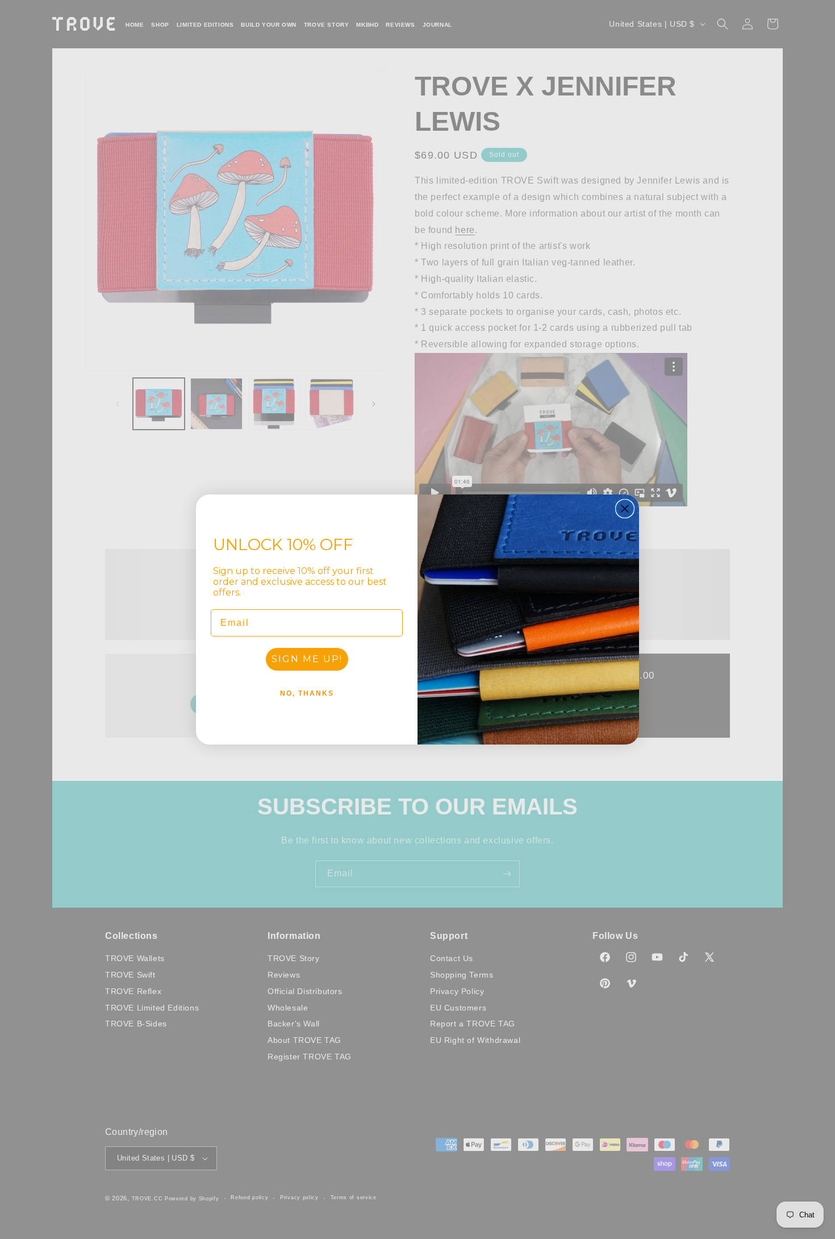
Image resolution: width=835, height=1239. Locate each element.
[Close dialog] (624, 508)
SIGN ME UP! (307, 659)
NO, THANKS (307, 693)
